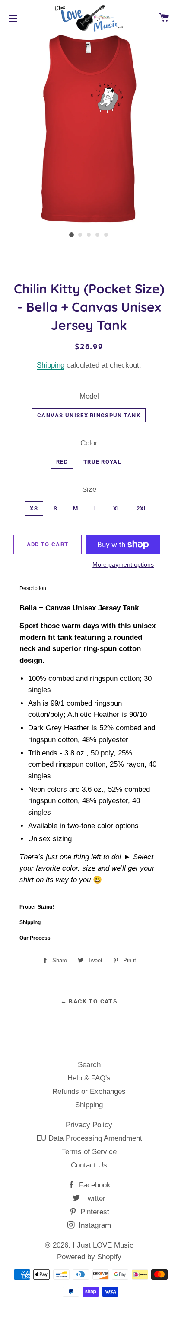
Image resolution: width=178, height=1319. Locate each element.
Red (62, 462)
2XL (142, 509)
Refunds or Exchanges (89, 1092)
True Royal (102, 462)
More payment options (123, 564)
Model (89, 397)
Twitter (93, 1199)
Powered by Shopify (89, 1257)
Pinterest (93, 1212)
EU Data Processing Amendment (89, 1139)
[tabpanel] (89, 748)
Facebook (94, 1185)
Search (89, 1065)
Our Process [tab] (35, 938)
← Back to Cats (89, 1001)
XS (34, 509)
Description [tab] (32, 589)
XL (117, 509)
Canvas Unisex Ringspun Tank (88, 416)
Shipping (50, 365)
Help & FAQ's (89, 1078)
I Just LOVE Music (103, 1246)
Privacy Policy (89, 1125)
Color (89, 443)
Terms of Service (89, 1152)
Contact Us (89, 1165)
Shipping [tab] (30, 923)
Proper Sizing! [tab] (36, 907)
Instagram (93, 1226)
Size (89, 490)
